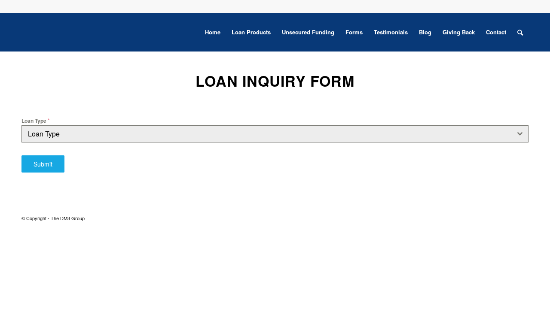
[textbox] (267, 134)
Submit (43, 164)
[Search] (520, 32)
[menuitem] (212, 32)
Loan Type (35, 120)
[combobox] (275, 133)
